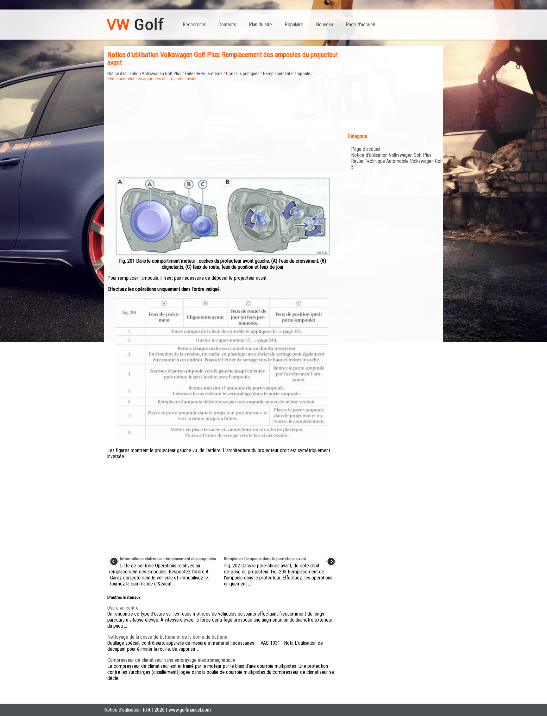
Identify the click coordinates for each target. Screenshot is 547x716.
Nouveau (324, 25)
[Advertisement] (222, 125)
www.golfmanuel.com (189, 710)
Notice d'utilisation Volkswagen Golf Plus (144, 73)
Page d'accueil (360, 25)
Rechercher (194, 25)
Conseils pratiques (243, 73)
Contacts (227, 25)
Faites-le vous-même (204, 73)
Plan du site (260, 25)
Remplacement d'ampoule (286, 73)
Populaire (294, 25)
